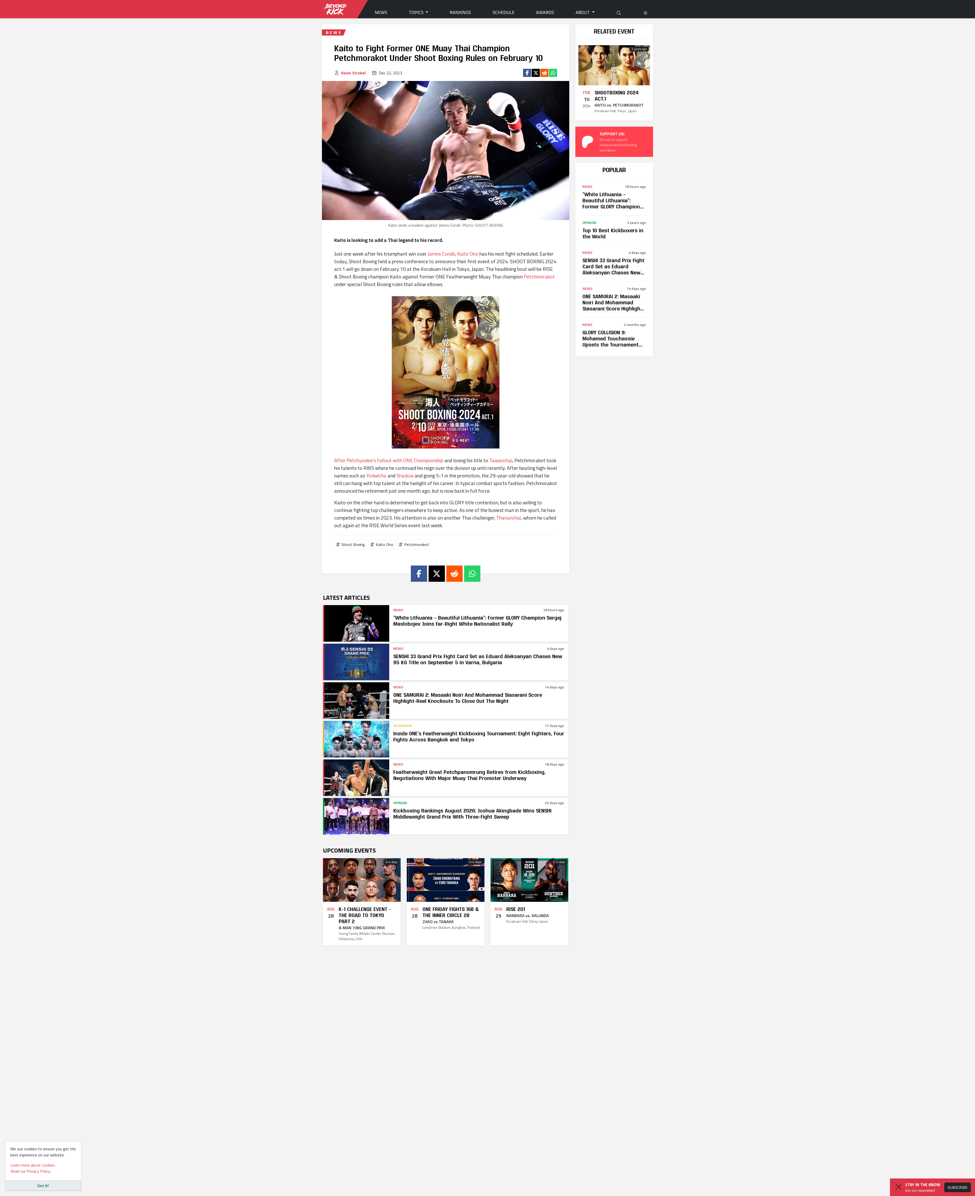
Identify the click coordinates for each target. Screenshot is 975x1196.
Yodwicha (376, 475)
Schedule (503, 12)
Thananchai (508, 518)
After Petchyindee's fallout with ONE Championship (388, 460)
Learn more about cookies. (33, 1165)
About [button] (583, 12)
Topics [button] (417, 12)
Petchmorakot (539, 276)
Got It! (43, 1186)
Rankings (460, 12)
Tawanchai (500, 460)
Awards (545, 12)
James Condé (441, 254)
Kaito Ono (467, 254)
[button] (645, 12)
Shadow (405, 475)
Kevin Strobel (353, 73)
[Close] (898, 1186)
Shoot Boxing (353, 544)
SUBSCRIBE (958, 1187)
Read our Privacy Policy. (30, 1171)
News (381, 12)
